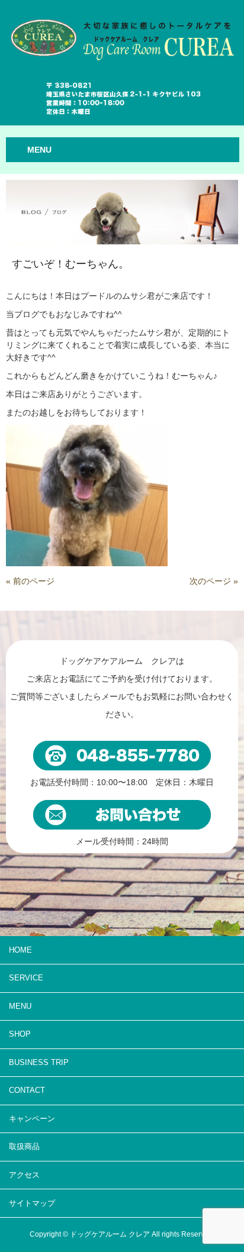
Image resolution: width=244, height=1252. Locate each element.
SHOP (20, 1034)
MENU (20, 1006)
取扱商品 (24, 1146)
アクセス (24, 1174)
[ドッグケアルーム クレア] (122, 32)
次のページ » (214, 581)
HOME (20, 950)
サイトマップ (32, 1203)
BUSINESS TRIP (39, 1062)
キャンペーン (32, 1118)
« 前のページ (30, 581)
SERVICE (26, 977)
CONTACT (27, 1090)
